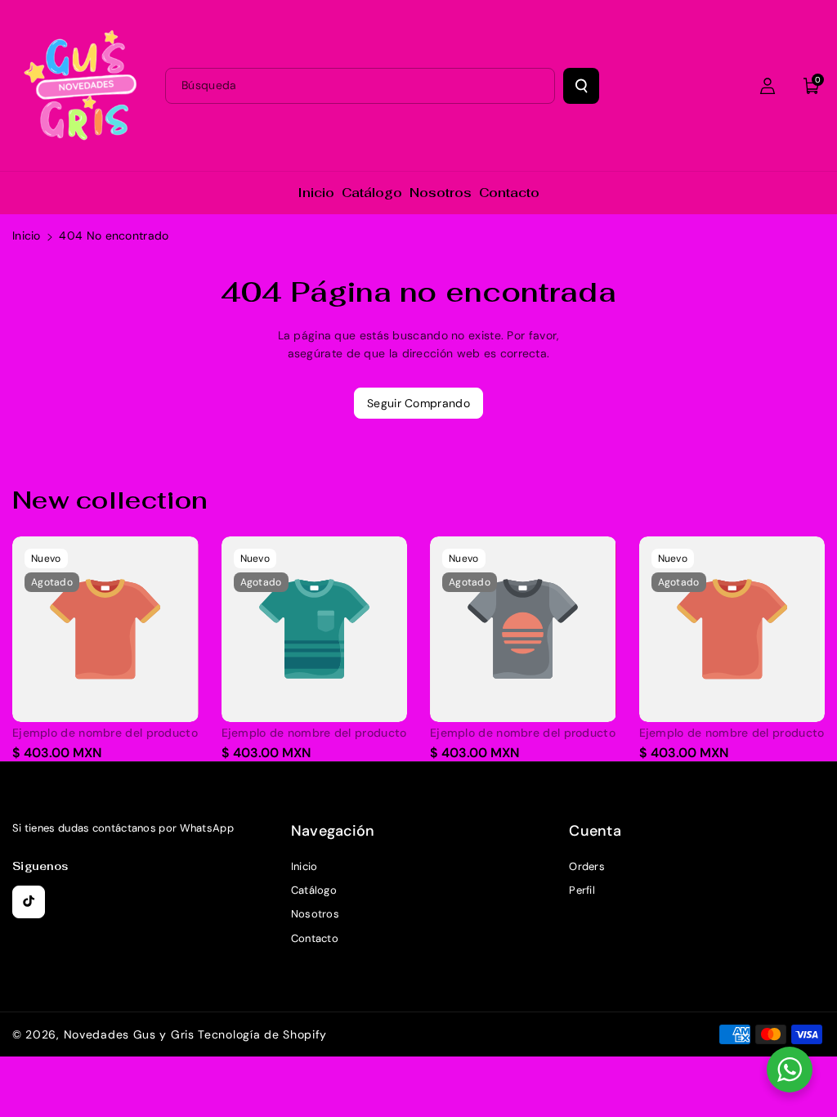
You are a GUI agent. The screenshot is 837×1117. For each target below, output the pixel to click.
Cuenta (595, 831)
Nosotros (315, 914)
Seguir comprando (418, 403)
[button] (812, 86)
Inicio (26, 235)
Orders (587, 866)
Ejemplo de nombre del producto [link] (105, 732)
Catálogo (314, 890)
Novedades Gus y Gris (131, 1034)
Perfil (582, 890)
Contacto (314, 938)
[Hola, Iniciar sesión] (768, 86)
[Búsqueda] (581, 86)
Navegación (333, 831)
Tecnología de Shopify (262, 1034)
